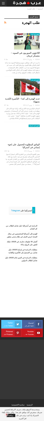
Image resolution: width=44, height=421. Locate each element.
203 (5, 151)
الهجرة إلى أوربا (35, 34)
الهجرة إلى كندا (35, 80)
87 (5, 105)
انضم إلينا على (21, 210)
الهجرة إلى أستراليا (34, 125)
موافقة (10, 415)
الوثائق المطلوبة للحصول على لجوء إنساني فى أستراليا (24, 146)
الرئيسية (30, 405)
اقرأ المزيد (22, 418)
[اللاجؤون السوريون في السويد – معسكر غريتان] (27, 41)
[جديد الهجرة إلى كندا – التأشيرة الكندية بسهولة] (27, 87)
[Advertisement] (22, 195)
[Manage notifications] (6, 415)
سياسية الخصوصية (18, 405)
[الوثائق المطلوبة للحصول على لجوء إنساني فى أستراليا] (27, 133)
